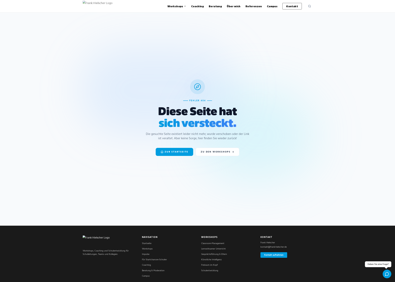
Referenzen (253, 6)
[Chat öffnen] (387, 274)
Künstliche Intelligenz (211, 259)
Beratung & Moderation (153, 270)
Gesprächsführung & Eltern (214, 254)
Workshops (175, 6)
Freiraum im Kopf (209, 265)
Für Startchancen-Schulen (154, 259)
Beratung (215, 6)
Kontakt (292, 6)
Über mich (234, 6)
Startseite (146, 243)
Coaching (197, 6)
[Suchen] (309, 6)
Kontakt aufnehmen (273, 255)
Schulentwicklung (209, 270)
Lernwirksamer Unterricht (213, 248)
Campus (272, 6)
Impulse (145, 254)
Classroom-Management (212, 243)
